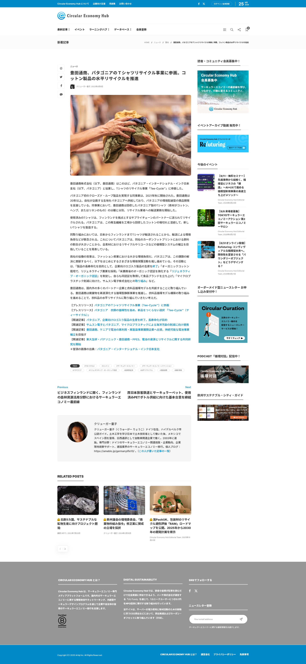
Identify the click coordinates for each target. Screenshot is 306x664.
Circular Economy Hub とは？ (178, 654)
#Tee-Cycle (89, 366)
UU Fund (132, 599)
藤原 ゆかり (62, 533)
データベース (121, 29)
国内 (167, 42)
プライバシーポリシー (225, 654)
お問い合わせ (125, 3)
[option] (78, 511)
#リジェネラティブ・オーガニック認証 (103, 370)
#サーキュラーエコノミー (126, 366)
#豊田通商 (163, 370)
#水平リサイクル (146, 370)
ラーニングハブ (98, 29)
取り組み (140, 281)
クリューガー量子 (83, 86)
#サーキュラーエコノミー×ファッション (156, 366)
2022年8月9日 (97, 86)
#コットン (105, 366)
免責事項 (244, 654)
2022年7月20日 (73, 533)
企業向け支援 (99, 3)
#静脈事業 (178, 370)
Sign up (241, 619)
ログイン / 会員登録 (221, 4)
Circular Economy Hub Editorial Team (165, 537)
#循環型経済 (128, 370)
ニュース (157, 42)
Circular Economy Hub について (73, 3)
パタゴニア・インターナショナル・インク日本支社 (128, 349)
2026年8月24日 (229, 203)
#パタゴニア (77, 370)
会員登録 (141, 29)
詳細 (159, 617)
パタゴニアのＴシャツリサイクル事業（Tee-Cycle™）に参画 (131, 305)
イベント (80, 29)
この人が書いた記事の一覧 (154, 451)
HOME (146, 42)
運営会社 (205, 654)
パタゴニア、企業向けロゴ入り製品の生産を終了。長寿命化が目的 (126, 320)
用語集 (112, 3)
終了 (155, 266)
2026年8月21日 (229, 234)
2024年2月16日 (124, 533)
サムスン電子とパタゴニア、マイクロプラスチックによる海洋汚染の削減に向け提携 (137, 324)
